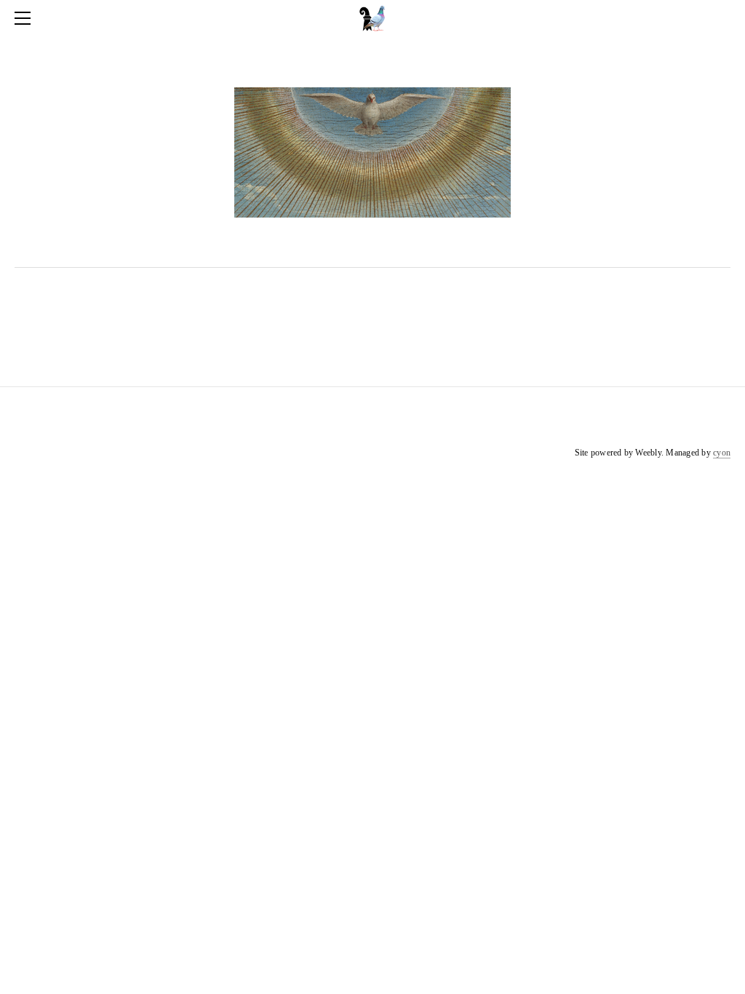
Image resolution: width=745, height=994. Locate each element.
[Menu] (25, 18)
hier (456, 244)
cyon (721, 453)
